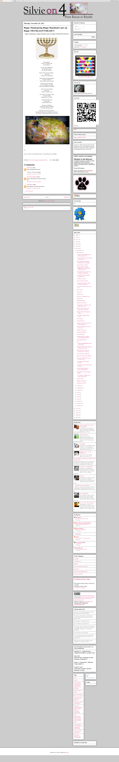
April (78, 399)
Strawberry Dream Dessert (81, 549)
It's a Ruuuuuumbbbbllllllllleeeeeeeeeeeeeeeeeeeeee (84, 343)
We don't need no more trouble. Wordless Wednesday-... (83, 283)
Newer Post (27, 197)
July (78, 392)
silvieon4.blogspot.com (88, 601)
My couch (79, 292)
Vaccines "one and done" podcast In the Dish (78, 698)
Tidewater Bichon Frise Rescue (81, 566)
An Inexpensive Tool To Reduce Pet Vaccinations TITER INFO (78, 726)
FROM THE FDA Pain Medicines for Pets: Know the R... (84, 347)
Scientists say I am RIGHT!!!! (86, 466)
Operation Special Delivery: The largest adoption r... (84, 323)
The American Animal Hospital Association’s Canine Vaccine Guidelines (77, 685)
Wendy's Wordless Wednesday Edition (83, 312)
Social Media (78, 543)
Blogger (67, 752)
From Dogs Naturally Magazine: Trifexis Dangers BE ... (84, 255)
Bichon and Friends (78, 574)
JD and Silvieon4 (80, 321)
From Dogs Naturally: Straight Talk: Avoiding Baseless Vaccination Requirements (78, 709)
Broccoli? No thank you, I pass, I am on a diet (84, 327)
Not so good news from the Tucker (83, 538)
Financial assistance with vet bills (78, 702)
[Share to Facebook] (57, 160)
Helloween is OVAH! (81, 383)
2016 (77, 241)
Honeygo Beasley (79, 528)
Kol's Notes (78, 534)
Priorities (82, 476)
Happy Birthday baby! (82, 339)
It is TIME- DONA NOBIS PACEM (83, 362)
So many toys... (80, 298)
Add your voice (80, 378)
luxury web (76, 569)
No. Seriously (80, 318)
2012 (77, 408)
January (79, 405)
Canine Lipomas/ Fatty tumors (78, 731)
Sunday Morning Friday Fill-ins (82, 524)
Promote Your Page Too (90, 677)
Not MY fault (80, 294)
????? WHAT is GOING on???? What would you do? (84, 376)
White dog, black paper (81, 529)
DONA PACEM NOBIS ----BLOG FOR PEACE (83, 369)
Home (47, 197)
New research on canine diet (83, 353)
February (79, 403)
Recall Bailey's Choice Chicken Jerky (84, 372)
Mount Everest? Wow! (82, 302)
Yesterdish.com (77, 561)
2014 (77, 246)
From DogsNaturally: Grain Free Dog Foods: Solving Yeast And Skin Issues (77, 718)
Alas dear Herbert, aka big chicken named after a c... (84, 258)
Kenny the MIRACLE (82, 332)
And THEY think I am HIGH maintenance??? (83, 275)
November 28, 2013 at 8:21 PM (34, 181)
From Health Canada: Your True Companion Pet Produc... (84, 272)
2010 (77, 412)
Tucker (77, 537)
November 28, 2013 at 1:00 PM (34, 174)
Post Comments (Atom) (50, 201)
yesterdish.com (79, 548)
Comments (78, 29)
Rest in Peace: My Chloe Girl (82, 518)
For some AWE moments (82, 280)
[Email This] (53, 160)
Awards (75, 680)
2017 (77, 239)
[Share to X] (55, 160)
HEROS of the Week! (81, 381)
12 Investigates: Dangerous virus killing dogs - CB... (84, 305)
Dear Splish (82, 444)
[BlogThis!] (54, 160)
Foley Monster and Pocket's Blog (83, 523)
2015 (77, 244)
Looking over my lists (81, 278)
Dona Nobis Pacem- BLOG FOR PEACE (84, 365)
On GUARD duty (81, 334)
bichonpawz (30, 167)
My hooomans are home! (82, 265)
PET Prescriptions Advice (78, 691)
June (78, 394)
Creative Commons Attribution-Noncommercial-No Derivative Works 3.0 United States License (84, 598)
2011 (77, 410)
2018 (77, 237)
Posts (77, 26)
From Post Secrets (84, 434)
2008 (77, 417)
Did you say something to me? (83, 296)
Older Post (67, 197)
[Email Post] (50, 159)
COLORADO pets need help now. (82, 485)
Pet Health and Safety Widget (82, 579)
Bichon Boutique (89, 170)
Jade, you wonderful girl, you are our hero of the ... (84, 358)
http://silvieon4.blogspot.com (87, 595)
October (79, 385)
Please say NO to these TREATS (84, 356)
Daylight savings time (81, 330)
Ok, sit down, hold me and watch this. (84, 287)
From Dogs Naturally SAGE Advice (83, 316)
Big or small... (80, 290)
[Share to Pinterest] (58, 160)
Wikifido (76, 564)
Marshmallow (30, 184)
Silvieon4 (87, 674)
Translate (84, 47)
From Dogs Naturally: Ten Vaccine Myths (77, 736)
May (78, 396)
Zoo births (76, 558)
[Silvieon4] (87, 676)
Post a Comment (29, 191)
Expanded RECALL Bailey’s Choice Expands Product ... (83, 337)
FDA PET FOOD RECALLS (80, 571)
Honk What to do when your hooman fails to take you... (83, 350)
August (79, 390)
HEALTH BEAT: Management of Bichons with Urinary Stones (84, 459)
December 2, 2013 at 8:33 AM (33, 188)
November (79, 252)
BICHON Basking (81, 300)
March (78, 401)
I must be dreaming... (84, 493)
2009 (77, 415)
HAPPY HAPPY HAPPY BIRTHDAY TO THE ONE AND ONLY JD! (83, 268)
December (79, 250)
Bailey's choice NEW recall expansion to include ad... (83, 309)
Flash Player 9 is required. (79, 587)
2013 (77, 248)
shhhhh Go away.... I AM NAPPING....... (85, 452)
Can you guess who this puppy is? (87, 502)
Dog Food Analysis (78, 694)
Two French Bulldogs (32, 176)
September (79, 388)
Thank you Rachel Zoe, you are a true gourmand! (87, 425)
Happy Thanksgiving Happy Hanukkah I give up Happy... (83, 262)
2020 (77, 235)
